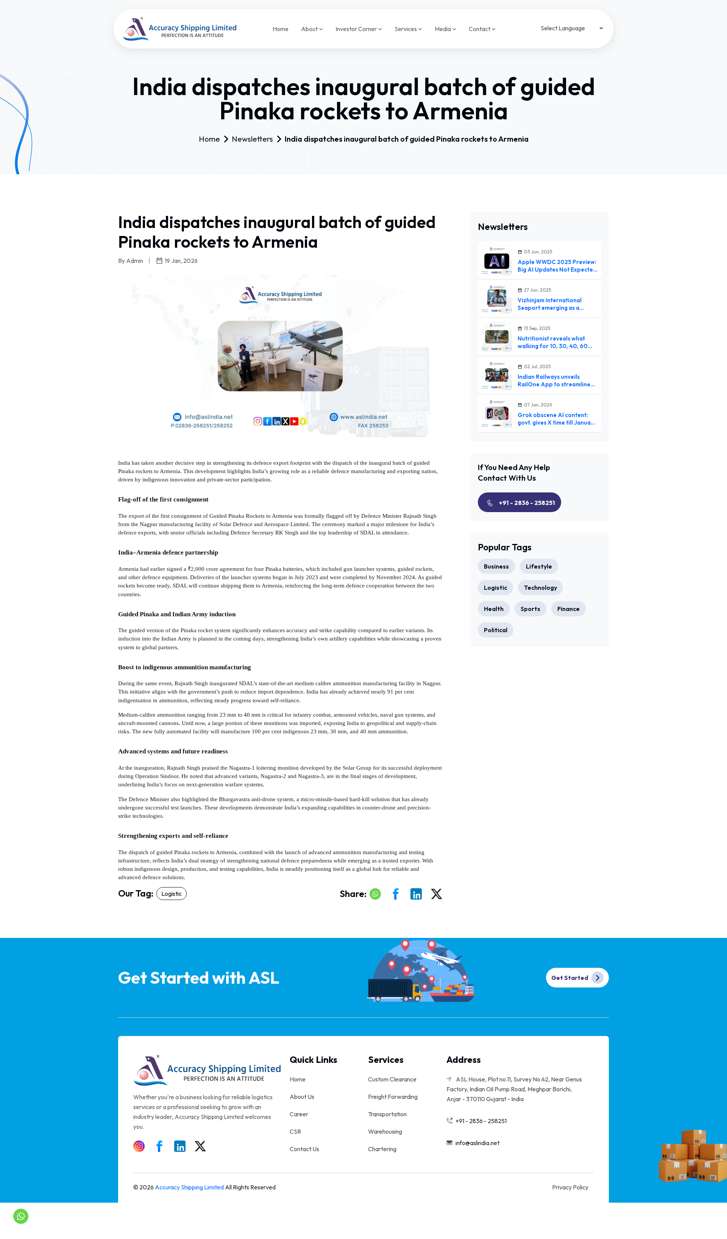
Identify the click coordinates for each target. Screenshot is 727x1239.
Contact (480, 29)
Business (496, 566)
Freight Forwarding (393, 1096)
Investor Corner (356, 29)
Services (406, 29)
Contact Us (304, 1149)
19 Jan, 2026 (181, 261)
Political (495, 630)
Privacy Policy (570, 1187)
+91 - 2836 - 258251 (527, 502)
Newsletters (252, 139)
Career (299, 1114)
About (310, 29)
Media (443, 29)
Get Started (570, 977)
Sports (530, 608)
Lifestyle (539, 566)
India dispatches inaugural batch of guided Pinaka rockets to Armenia (407, 139)
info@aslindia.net (477, 1143)
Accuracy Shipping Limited (189, 1187)
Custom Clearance (392, 1079)
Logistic (171, 893)
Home (281, 29)
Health (494, 608)
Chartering (382, 1149)
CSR (295, 1131)
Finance (568, 608)
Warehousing (385, 1131)
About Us (302, 1096)
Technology (540, 587)
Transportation (387, 1114)
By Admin (130, 261)
